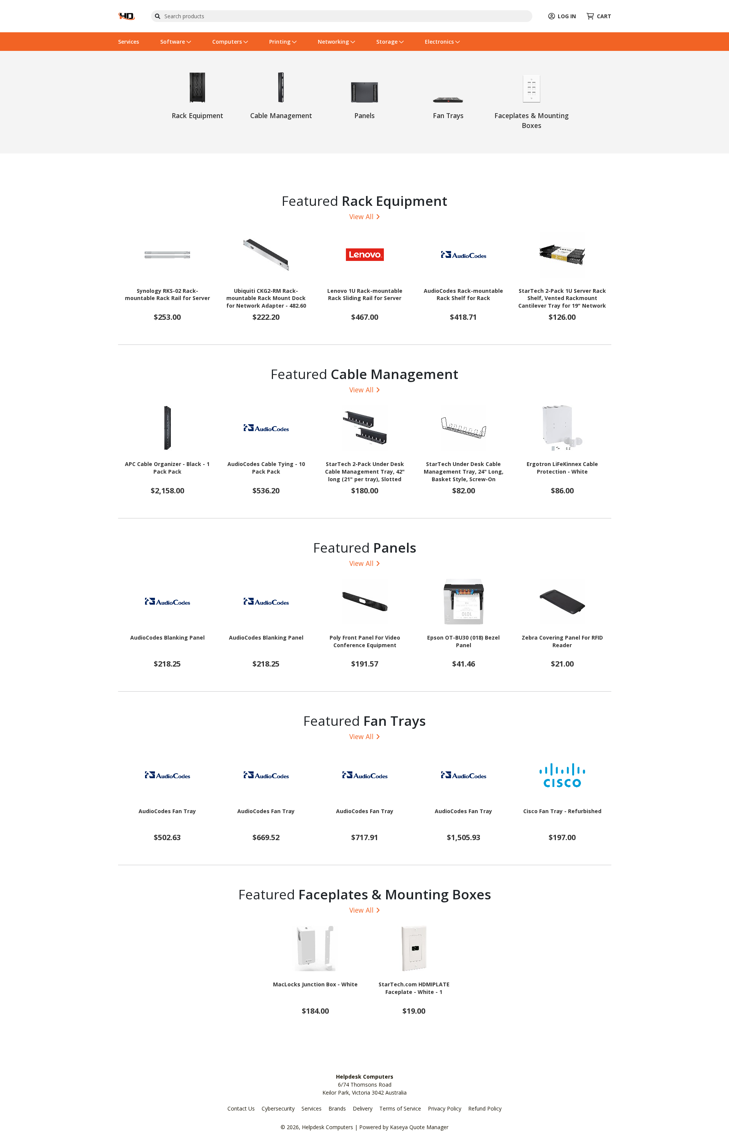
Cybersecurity (278, 1108)
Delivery (362, 1108)
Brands (337, 1108)
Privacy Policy (444, 1108)
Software (173, 41)
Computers (227, 41)
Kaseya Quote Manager (419, 1127)
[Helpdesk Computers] (126, 15)
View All (361, 216)
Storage (387, 41)
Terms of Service (400, 1108)
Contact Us (241, 1108)
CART (604, 16)
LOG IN (567, 16)
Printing (280, 41)
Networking (334, 41)
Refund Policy (485, 1108)
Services (128, 41)
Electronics (440, 41)
